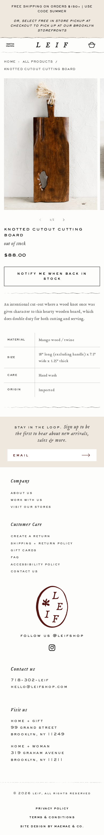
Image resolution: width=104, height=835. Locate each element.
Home (10, 61)
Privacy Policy (52, 808)
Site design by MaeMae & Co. (52, 826)
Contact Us (24, 571)
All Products (38, 61)
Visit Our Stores (31, 507)
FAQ (15, 557)
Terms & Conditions (52, 817)
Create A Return (30, 536)
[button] (10, 45)
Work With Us (26, 500)
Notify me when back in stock (52, 276)
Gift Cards (24, 550)
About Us (22, 493)
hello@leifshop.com (39, 687)
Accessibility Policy (35, 564)
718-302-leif (30, 680)
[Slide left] (40, 220)
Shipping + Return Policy (42, 543)
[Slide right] (64, 220)
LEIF (37, 793)
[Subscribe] (89, 455)
